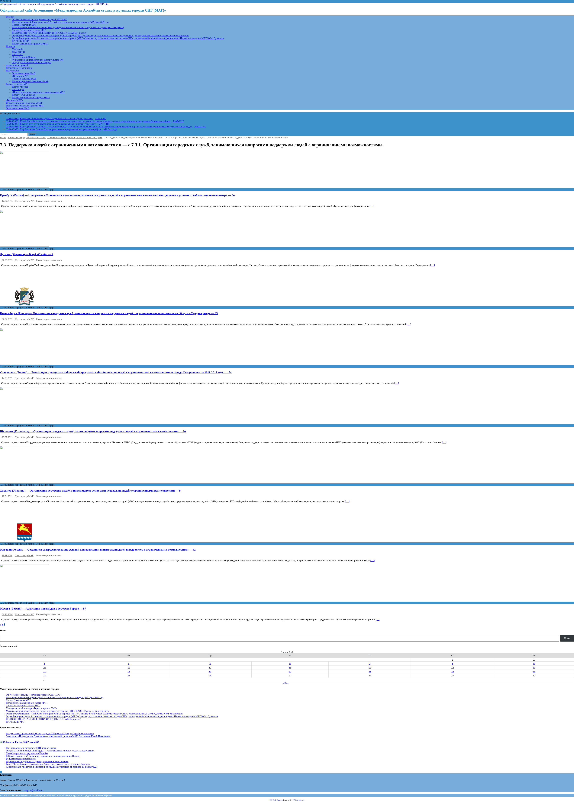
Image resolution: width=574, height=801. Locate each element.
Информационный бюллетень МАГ (30, 81)
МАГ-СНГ (17, 54)
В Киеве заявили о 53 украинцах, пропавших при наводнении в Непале (43, 756)
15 (452, 667)
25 (129, 675)
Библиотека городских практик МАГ (25, 105)
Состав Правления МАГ (24, 25)
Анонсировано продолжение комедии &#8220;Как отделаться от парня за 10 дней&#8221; (52, 767)
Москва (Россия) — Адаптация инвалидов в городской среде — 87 (43, 608)
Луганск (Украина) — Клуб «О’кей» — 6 (26, 254)
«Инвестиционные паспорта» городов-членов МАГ (38, 92)
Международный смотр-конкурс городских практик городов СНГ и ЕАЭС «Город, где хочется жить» (58, 711)
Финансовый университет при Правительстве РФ (37, 60)
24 (44, 675)
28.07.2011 (7, 437)
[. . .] (372, 206)
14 (370, 667)
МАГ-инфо (17, 49)
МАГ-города (18, 51)
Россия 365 (33, 742)
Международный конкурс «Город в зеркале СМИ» (31, 708)
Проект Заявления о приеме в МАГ (30, 43)
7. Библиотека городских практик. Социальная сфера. (74, 137)
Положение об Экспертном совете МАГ (26, 703)
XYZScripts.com (298, 800)
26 (210, 675)
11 (129, 667)
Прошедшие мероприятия (19, 68)
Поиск (567, 638)
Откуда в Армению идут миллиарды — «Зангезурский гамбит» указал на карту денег (50, 750)
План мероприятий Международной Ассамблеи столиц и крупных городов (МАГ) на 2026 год (60, 22)
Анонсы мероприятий (17, 65)
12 (210, 667)
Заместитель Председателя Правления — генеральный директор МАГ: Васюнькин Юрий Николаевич (58, 736)
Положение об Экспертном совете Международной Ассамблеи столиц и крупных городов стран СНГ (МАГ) (68, 27)
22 (452, 671)
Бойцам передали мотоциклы (21, 758)
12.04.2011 (7, 496)
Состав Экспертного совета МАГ (29, 30)
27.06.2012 (7, 260)
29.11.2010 (7, 555)
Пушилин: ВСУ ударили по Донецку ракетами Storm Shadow (37, 761)
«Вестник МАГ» (20, 76)
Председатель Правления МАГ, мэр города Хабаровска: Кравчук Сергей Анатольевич (50, 733)
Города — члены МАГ (17, 84)
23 (534, 671)
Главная (10, 16)
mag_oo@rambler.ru (33, 790)
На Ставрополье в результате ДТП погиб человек (31, 748)
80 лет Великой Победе (24, 57)
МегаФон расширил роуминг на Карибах (27, 753)
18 (129, 671)
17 (44, 671)
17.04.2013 (7, 201)
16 (534, 667)
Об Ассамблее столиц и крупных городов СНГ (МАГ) (39, 19)
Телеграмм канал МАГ (23, 73)
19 (210, 671)
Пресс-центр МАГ (24, 201)
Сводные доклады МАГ (24, 78)
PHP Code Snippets (276, 800)
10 (44, 667)
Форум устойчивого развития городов (31, 62)
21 (370, 671)
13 (290, 667)
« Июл (286, 683)
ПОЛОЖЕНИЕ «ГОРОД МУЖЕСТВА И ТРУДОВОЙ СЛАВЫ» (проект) (49, 33)
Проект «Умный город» (24, 95)
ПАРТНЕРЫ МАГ (21, 41)
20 (290, 671)
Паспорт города (20, 86)
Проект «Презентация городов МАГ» (31, 97)
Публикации (12, 70)
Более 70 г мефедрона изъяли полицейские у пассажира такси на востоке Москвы (48, 764)
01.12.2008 (7, 614)
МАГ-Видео (18, 89)
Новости (10, 46)
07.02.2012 (7, 319)
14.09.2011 (7, 378)
